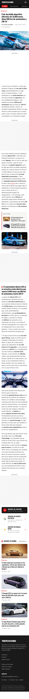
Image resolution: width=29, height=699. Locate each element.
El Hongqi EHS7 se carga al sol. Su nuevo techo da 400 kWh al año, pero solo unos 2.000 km (14, 595)
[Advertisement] (14, 68)
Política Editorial (6, 669)
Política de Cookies (7, 666)
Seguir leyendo (10, 541)
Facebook (4, 680)
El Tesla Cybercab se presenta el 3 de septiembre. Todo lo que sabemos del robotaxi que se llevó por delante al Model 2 (13, 566)
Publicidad (4, 654)
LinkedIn (21, 680)
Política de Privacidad (7, 664)
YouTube (12, 680)
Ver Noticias (23, 541)
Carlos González (8, 24)
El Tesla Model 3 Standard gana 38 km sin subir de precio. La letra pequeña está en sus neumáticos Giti (13, 624)
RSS (16, 680)
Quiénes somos (6, 659)
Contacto (4, 657)
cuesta (12, 183)
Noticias (5, 11)
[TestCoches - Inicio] (8, 2)
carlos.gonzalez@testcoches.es (10, 676)
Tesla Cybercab (14, 6)
